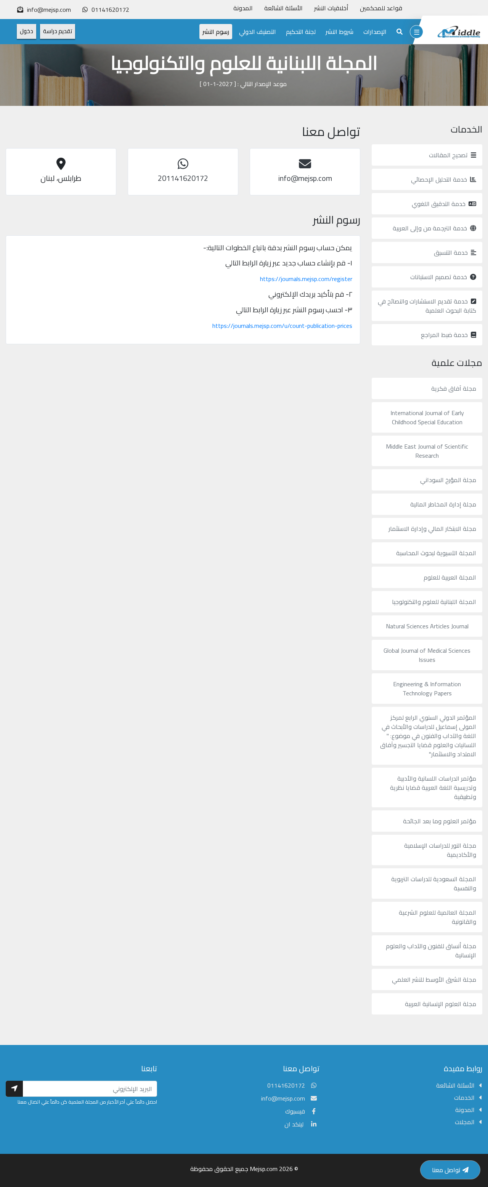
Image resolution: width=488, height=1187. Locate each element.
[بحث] (399, 31)
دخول (26, 31)
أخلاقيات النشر (331, 8)
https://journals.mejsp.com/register (306, 278)
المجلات (465, 1122)
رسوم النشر (215, 31)
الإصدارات (375, 31)
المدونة (243, 8)
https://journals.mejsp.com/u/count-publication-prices (282, 325)
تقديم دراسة (57, 31)
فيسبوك (295, 1111)
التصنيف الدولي (257, 31)
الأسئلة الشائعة (283, 8)
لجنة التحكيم (301, 31)
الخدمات (465, 1097)
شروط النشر (339, 31)
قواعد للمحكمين (381, 8)
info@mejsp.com (283, 1098)
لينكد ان (294, 1124)
